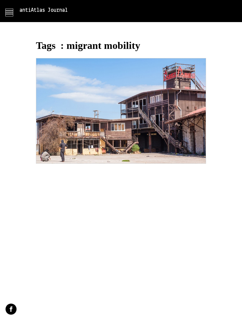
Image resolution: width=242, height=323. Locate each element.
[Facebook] (11, 310)
